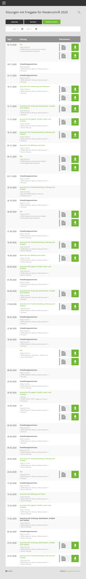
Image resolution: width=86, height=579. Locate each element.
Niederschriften (52, 22)
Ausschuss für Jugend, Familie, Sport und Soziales (35, 120)
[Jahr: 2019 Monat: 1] (22, 29)
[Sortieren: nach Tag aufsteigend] (11, 39)
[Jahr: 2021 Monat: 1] (36, 29)
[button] (75, 47)
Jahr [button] (15, 29)
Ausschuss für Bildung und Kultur (32, 145)
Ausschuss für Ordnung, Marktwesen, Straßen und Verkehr (37, 107)
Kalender (14, 22)
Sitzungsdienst (73, 571)
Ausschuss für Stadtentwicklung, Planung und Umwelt (37, 133)
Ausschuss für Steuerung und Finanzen (35, 86)
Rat (21, 44)
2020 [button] (29, 29)
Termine (33, 22)
